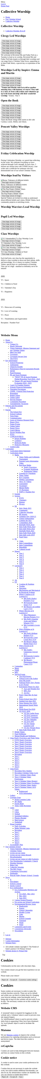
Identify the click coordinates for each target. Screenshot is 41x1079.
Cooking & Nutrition (26, 584)
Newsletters (14, 882)
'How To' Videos (25, 482)
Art (16, 580)
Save (21, 1077)
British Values (15, 395)
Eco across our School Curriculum (27, 902)
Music (17, 668)
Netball (17, 814)
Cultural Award (24, 549)
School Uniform (16, 414)
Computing (19, 666)
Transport (22, 921)
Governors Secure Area (18, 356)
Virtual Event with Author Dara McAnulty (28, 680)
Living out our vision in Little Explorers (24, 859)
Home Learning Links (23, 800)
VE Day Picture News (32, 728)
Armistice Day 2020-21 (27, 516)
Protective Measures (22, 445)
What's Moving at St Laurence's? (26, 612)
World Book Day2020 (27, 709)
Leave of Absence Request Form (22, 420)
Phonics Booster (20, 818)
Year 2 (21, 555)
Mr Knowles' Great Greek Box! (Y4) (31, 639)
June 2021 (23, 898)
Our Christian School (13, 19)
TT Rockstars (24, 490)
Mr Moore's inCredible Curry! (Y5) (32, 608)
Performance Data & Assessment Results (24, 369)
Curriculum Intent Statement (20, 451)
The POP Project (25, 676)
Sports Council (15, 886)
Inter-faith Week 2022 (27, 529)
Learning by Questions (27, 473)
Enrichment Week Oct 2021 (29, 687)
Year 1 (21, 553)
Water (21, 925)
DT (16, 582)
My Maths (18, 802)
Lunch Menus (15, 430)
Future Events (15, 424)
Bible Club (14, 865)
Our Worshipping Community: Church (24, 861)
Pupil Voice (23, 537)
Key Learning (24, 477)
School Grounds (25, 918)
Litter (21, 914)
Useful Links (14, 447)
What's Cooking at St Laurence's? (26, 595)
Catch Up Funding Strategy (20, 385)
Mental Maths (24, 488)
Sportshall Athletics (21, 816)
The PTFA (14, 359)
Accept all (13, 980)
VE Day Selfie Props (31, 713)
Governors (14, 354)
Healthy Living (24, 912)
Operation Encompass (18, 389)
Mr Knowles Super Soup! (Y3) (30, 604)
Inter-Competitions (26, 543)
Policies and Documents (14, 406)
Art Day (27, 693)
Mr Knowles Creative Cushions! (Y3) (31, 657)
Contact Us (14, 344)
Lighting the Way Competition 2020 (25, 522)
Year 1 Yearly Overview (23, 742)
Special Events (20, 674)
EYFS (21, 498)
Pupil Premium (15, 373)
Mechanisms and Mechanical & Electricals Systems (29, 591)
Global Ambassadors (26, 519)
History (17, 551)
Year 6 (21, 564)
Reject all (5, 980)
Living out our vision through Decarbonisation (20, 856)
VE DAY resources (31, 715)
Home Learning (15, 824)
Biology (22, 502)
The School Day (16, 412)
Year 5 (21, 562)
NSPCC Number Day (27, 492)
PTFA (12, 434)
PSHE (17, 670)
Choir (17, 810)
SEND (12, 371)
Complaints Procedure (18, 402)
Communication (16, 418)
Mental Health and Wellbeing (25, 736)
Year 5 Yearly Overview (23, 750)
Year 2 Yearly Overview (23, 744)
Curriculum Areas (16, 453)
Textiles (22, 586)
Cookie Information (12, 941)
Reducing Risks (20, 443)
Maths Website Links (22, 828)
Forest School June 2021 (28, 699)
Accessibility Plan (16, 845)
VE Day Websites (30, 720)
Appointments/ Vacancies (19, 404)
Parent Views (15, 428)
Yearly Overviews (30, 467)
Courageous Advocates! (18, 871)
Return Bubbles (20, 439)
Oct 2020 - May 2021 (27, 894)
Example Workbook (31, 469)
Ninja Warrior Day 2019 (28, 703)
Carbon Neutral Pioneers (23, 900)
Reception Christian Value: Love (26, 773)
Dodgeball (18, 822)
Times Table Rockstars (23, 806)
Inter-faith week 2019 (27, 535)
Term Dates (14, 416)
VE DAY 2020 (24, 711)
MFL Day (27, 691)
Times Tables (24, 475)
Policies (13, 408)
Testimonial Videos (30, 471)
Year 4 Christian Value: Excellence (27, 783)
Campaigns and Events (23, 927)
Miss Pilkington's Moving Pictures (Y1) (31, 616)
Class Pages (14, 769)
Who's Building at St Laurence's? (26, 630)
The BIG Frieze (15, 869)
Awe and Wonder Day (32, 689)
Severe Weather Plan (17, 432)
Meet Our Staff (15, 352)
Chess (17, 812)
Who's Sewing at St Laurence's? (26, 647)
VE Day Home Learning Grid (29, 725)
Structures (22, 588)
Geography (19, 566)
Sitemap (8, 939)
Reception (18, 754)
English (17, 494)
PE (16, 539)
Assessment (23, 484)
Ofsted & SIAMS (16, 367)
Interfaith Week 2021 (26, 531)
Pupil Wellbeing (20, 734)
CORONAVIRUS (16, 436)
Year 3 (21, 557)
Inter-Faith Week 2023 (27, 527)
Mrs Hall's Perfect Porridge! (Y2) (30, 600)
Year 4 (21, 560)
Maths (17, 455)
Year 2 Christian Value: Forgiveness (23, 778)
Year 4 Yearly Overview (23, 748)
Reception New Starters (23, 771)
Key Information (11, 361)
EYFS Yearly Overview (23, 740)
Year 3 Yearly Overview (23, 746)
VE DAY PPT (29, 722)
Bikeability (23, 547)
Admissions (14, 365)
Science (17, 496)
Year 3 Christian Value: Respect (26, 781)
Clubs (21, 541)
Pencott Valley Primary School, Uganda (24, 875)
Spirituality (14, 873)
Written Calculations (26, 480)
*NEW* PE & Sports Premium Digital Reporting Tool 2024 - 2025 (27, 378)
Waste (21, 923)
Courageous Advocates (23, 929)
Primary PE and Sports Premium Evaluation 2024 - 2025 (26, 382)
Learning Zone (15, 797)
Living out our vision (17, 853)
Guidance (18, 441)
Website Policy (10, 943)
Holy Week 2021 (25, 508)
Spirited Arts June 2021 (27, 701)
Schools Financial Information (21, 387)
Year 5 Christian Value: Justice (25, 785)
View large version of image (11, 41)
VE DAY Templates (31, 717)
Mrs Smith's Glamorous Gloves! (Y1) (31, 652)
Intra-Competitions (26, 545)
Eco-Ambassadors (16, 888)
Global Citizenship (26, 910)
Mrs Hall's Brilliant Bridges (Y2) (30, 634)
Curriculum (9, 449)
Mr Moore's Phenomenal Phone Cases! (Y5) (31, 662)
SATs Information (25, 793)
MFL (16, 672)
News (7, 877)
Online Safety (15, 397)
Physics (22, 504)
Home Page (5, 6)
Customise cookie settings (28, 980)
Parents (8, 410)
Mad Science (19, 820)
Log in (3, 4)
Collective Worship (12, 21)
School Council (15, 884)
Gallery (12, 795)
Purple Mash (19, 804)
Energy (21, 908)
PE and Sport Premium (18, 375)
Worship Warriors (16, 863)
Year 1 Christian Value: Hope (25, 775)
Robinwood (23, 791)
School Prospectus (16, 363)
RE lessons (23, 514)
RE (16, 506)
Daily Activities (20, 826)
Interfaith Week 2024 (26, 525)
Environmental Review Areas (25, 904)
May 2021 (23, 896)
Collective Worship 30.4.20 (15, 31)
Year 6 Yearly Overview (23, 752)
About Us (9, 342)
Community (23, 510)
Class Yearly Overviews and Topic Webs (24, 738)
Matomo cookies (13, 1035)
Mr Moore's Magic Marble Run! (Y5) (30, 643)
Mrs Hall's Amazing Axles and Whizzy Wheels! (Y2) (31, 621)
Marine (21, 916)
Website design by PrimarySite (16, 951)
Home (7, 17)
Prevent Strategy (16, 400)
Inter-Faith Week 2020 (27, 533)
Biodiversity (23, 906)
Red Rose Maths (25, 465)
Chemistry (23, 500)
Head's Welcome (16, 346)
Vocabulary (23, 486)
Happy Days (14, 422)
